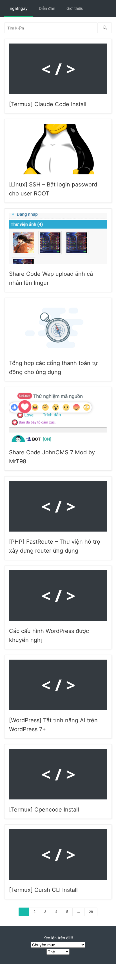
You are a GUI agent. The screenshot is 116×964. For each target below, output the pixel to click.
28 (91, 912)
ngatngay (19, 8)
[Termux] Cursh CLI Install (43, 889)
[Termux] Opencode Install (44, 809)
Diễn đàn (47, 8)
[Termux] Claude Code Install (47, 104)
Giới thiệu (74, 8)
